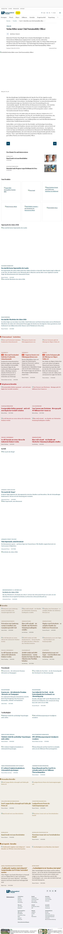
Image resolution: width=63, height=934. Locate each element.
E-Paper (10, 8)
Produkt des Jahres (35, 906)
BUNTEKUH (20, 913)
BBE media (20, 912)
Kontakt (22, 8)
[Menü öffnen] (60, 13)
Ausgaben (33, 912)
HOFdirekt (20, 919)
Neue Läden (34, 900)
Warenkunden (34, 902)
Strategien (4, 17)
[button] (13, 34)
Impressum (47, 913)
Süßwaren (24, 17)
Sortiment (20, 900)
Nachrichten (34, 897)
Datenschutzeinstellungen (23, 922)
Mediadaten (16, 8)
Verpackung (51, 17)
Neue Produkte (48, 899)
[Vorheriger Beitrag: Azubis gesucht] (8, 143)
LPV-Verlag (20, 906)
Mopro (17, 17)
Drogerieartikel (41, 17)
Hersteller (20, 899)
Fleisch (11, 17)
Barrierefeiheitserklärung (50, 919)
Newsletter (4, 8)
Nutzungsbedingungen (49, 916)
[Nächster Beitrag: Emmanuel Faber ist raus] (55, 143)
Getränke (32, 17)
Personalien (20, 902)
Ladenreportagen (35, 899)
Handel (19, 897)
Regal (19, 916)
